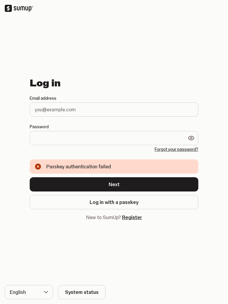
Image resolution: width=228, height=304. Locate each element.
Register (132, 217)
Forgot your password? (176, 149)
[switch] (191, 138)
